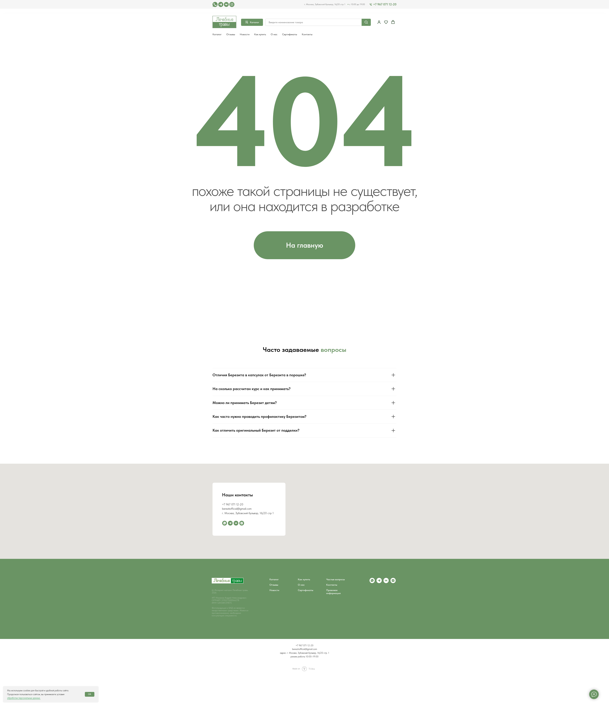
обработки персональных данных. (23, 698)
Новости (244, 34)
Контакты (307, 34)
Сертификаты (289, 34)
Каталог (217, 34)
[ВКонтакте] (236, 523)
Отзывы (230, 34)
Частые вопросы (335, 579)
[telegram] (230, 523)
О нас (274, 34)
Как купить (260, 34)
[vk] (386, 582)
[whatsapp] (224, 523)
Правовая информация (333, 592)
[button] (379, 22)
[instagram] (241, 523)
